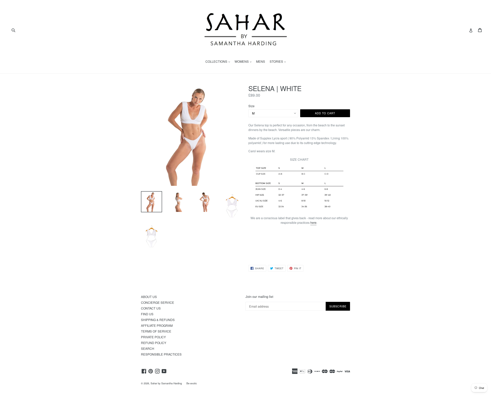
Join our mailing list (259, 296)
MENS (260, 61)
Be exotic (191, 383)
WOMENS (244, 61)
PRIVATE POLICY (153, 337)
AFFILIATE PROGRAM (157, 325)
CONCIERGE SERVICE (157, 302)
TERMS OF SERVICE (156, 331)
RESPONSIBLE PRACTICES (161, 354)
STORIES (279, 61)
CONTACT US (151, 308)
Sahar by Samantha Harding (166, 383)
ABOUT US (149, 297)
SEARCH (147, 348)
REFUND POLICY (153, 343)
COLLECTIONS (218, 61)
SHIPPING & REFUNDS (158, 320)
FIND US (147, 314)
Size (251, 106)
